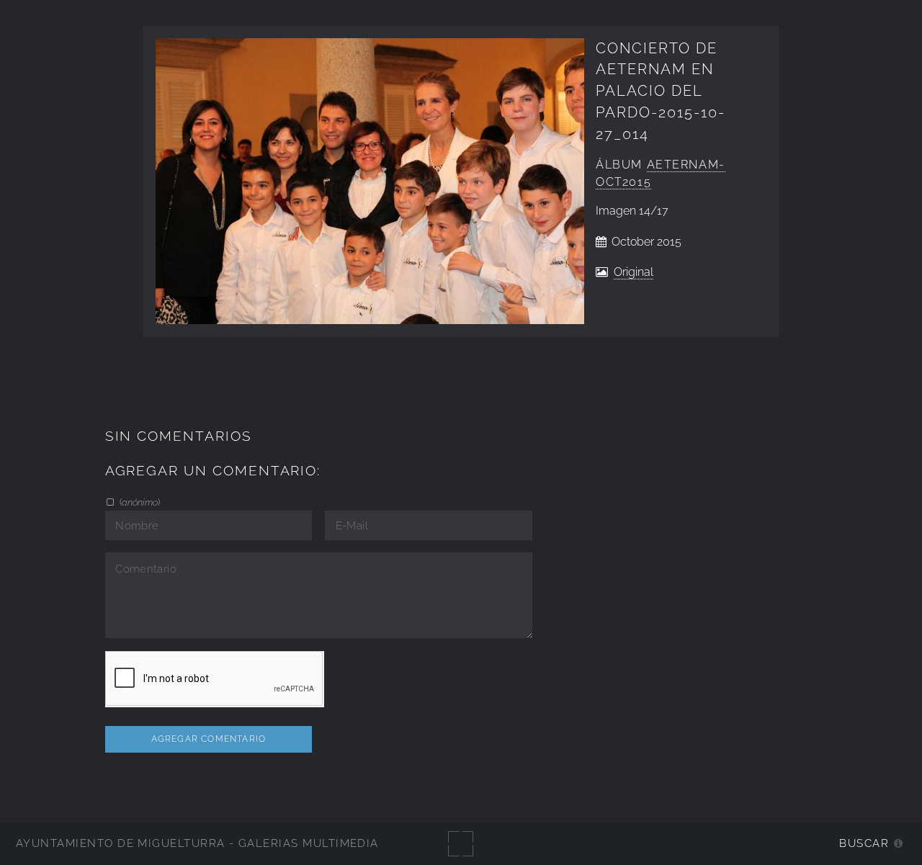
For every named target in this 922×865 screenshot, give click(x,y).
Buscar (864, 843)
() (138, 502)
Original (633, 272)
